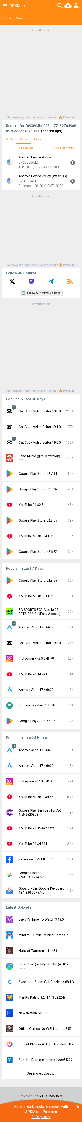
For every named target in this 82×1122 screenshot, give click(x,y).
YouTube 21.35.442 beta (36, 828)
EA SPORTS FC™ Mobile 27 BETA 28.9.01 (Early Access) (40, 612)
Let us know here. (51, 1096)
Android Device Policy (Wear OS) (43, 176)
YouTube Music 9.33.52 (36, 536)
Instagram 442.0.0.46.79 (36, 659)
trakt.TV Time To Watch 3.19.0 (41, 919)
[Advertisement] (41, 73)
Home (7, 18)
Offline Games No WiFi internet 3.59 (45, 1029)
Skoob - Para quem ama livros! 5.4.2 (46, 1060)
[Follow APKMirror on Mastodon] (31, 283)
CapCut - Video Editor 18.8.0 (40, 411)
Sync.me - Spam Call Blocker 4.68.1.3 (46, 982)
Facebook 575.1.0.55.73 (36, 859)
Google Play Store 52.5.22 (38, 552)
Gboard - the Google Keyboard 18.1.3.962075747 (41, 890)
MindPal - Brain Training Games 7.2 (44, 935)
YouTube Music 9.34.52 (36, 797)
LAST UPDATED (64, 148)
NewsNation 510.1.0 (33, 1013)
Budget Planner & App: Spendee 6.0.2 (46, 1044)
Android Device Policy (35, 157)
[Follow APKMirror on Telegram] (51, 283)
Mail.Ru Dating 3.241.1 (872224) (42, 997)
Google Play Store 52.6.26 (38, 489)
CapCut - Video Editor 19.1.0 (40, 427)
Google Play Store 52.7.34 (38, 474)
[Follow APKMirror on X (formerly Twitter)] (12, 283)
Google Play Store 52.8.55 (38, 520)
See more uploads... (41, 1073)
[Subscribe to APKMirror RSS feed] (70, 283)
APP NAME (26, 148)
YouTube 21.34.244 (33, 844)
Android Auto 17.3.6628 (36, 627)
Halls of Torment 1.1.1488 (38, 951)
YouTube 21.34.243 (33, 674)
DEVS (37, 138)
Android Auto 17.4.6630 (36, 690)
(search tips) (51, 131)
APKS (9, 138)
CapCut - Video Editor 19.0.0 (40, 442)
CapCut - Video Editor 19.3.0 (40, 643)
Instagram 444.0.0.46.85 (36, 781)
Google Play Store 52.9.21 (38, 721)
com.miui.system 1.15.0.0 (37, 705)
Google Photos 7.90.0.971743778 (31, 875)
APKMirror (19, 5)
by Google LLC (29, 162)
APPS (23, 138)
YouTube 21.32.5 (31, 505)
